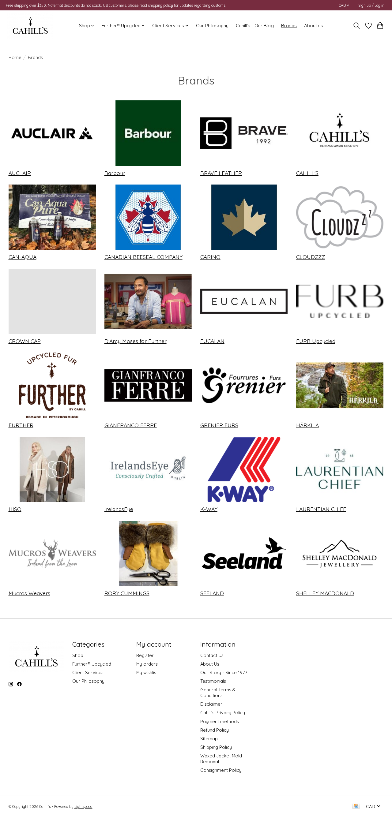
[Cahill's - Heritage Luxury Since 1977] (30, 26)
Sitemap (209, 738)
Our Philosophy (212, 25)
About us (313, 25)
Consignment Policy (221, 770)
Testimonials (213, 681)
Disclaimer (211, 704)
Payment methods (219, 721)
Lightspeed (83, 806)
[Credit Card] (356, 806)
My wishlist (147, 672)
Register (145, 655)
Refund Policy (214, 730)
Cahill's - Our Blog (255, 25)
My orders (147, 664)
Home (15, 57)
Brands (289, 25)
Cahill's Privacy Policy (222, 712)
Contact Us (212, 655)
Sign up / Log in (371, 5)
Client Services (88, 672)
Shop (77, 655)
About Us (209, 664)
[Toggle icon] (356, 25)
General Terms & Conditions (218, 692)
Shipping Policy (216, 747)
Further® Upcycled (91, 664)
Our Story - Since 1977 (223, 672)
